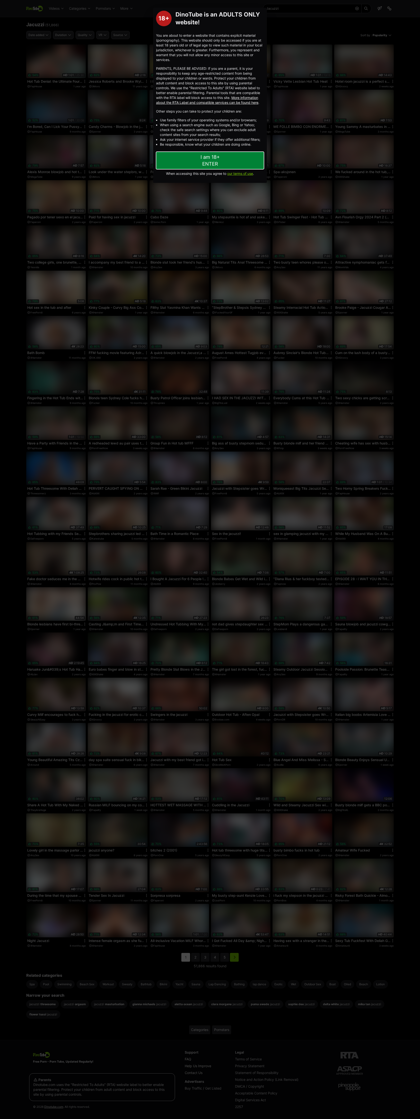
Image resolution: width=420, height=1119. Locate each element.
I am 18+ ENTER (210, 160)
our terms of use (240, 173)
